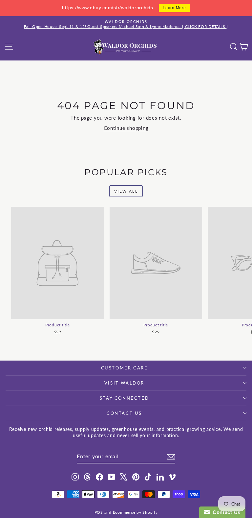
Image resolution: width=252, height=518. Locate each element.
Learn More (174, 8)
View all (126, 191)
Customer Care (124, 367)
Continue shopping (126, 128)
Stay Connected (124, 398)
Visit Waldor (124, 383)
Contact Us (124, 413)
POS (98, 512)
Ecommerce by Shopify (135, 512)
